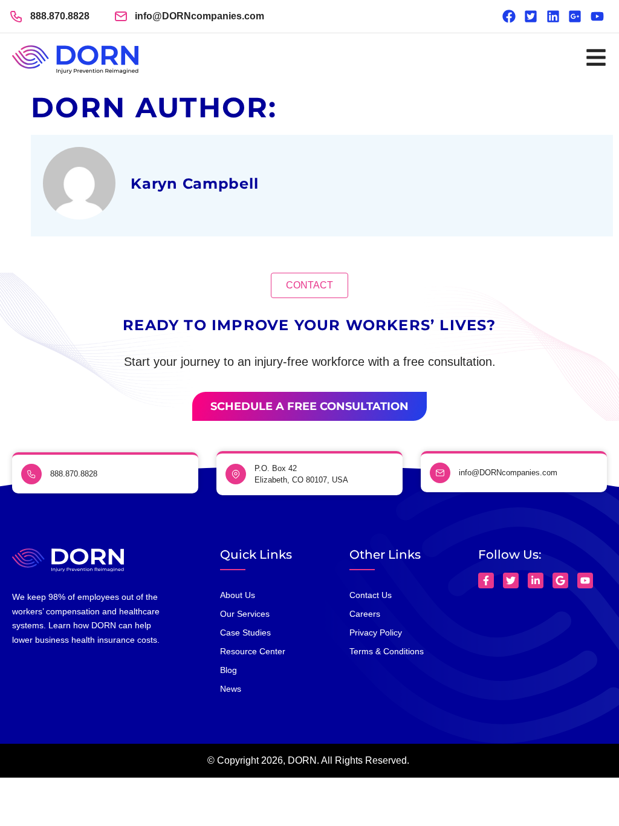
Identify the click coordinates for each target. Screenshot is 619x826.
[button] (309, 285)
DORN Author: (154, 107)
